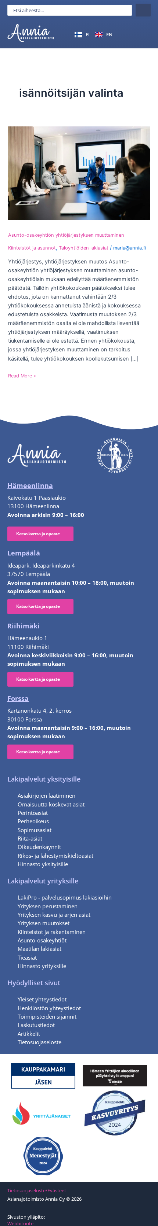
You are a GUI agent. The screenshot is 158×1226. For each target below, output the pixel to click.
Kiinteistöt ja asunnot (32, 248)
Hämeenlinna (30, 485)
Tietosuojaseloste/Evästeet (36, 1190)
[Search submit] (143, 10)
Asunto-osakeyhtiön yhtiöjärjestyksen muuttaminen (66, 235)
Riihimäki (23, 625)
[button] (142, 34)
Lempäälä (23, 553)
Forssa (18, 698)
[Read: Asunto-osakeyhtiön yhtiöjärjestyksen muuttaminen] (79, 173)
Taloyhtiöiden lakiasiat (83, 248)
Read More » (22, 375)
